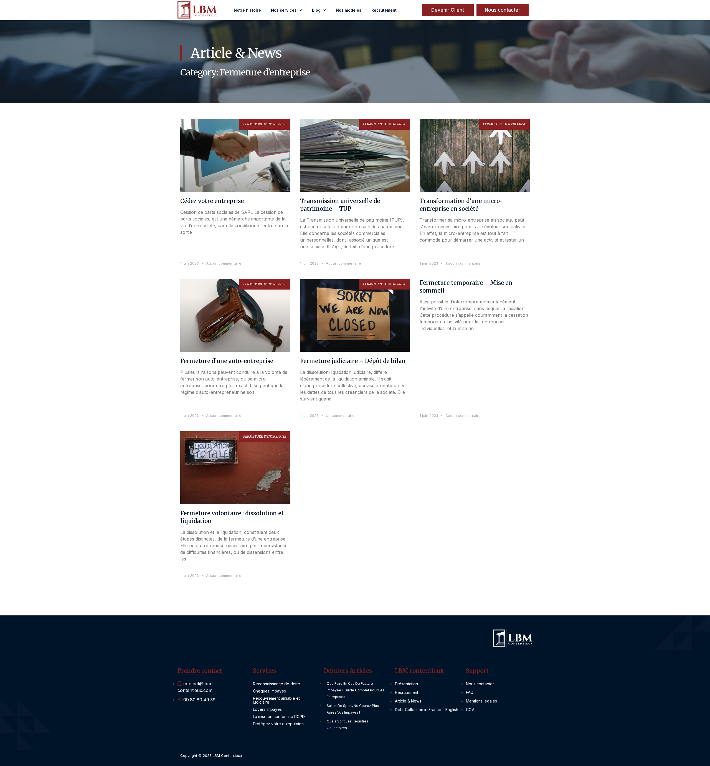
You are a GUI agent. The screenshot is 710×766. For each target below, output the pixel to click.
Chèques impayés (269, 691)
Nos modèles (348, 10)
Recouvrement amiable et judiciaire (276, 700)
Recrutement (384, 10)
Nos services (284, 10)
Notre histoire (247, 10)
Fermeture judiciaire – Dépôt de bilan (352, 360)
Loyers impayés (267, 709)
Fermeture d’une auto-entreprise (226, 360)
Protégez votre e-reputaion (278, 723)
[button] (502, 10)
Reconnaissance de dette (276, 683)
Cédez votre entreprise (212, 200)
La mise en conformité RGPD (279, 716)
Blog (316, 10)
